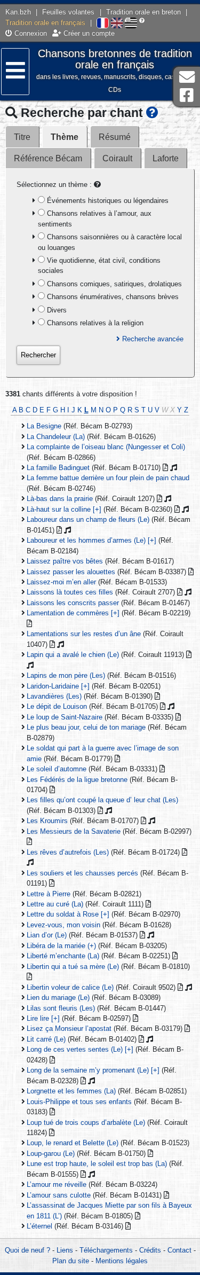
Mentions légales (121, 1261)
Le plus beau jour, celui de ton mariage (86, 727)
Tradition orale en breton (143, 12)
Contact (179, 1250)
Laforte (166, 158)
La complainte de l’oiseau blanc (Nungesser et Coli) (106, 447)
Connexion (29, 33)
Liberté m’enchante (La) (63, 956)
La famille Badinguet (58, 468)
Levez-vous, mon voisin (63, 925)
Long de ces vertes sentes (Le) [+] (80, 1049)
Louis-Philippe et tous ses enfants (79, 1102)
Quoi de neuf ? (27, 1250)
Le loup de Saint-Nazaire (64, 717)
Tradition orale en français (45, 23)
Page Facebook (187, 95)
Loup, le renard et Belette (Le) (72, 1143)
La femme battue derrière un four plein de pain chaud (108, 478)
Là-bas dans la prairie (60, 499)
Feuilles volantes (68, 12)
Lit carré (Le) (46, 1039)
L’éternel (39, 1226)
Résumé (115, 137)
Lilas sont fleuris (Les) (61, 1008)
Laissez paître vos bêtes (65, 561)
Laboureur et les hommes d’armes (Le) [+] (91, 540)
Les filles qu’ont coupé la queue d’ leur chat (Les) (102, 800)
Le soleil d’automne (56, 769)
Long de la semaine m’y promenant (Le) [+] (93, 1070)
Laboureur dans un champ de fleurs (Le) (88, 519)
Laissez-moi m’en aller (61, 582)
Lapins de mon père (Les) (66, 675)
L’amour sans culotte (59, 1195)
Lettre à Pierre (48, 894)
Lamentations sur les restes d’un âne (84, 634)
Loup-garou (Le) (51, 1153)
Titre (22, 137)
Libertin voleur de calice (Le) (70, 987)
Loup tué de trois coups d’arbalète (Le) (86, 1122)
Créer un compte (88, 33)
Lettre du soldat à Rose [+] (68, 914)
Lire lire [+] (43, 1018)
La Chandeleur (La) (56, 437)
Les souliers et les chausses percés (82, 873)
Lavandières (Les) (54, 696)
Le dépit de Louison (57, 706)
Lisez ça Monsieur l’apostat (69, 1028)
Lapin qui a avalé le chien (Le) (73, 655)
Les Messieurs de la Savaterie (74, 831)
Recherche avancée (151, 339)
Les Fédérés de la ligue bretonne (77, 780)
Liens (65, 1250)
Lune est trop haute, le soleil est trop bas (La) (97, 1164)
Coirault (117, 158)
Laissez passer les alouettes (71, 572)
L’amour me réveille (56, 1184)
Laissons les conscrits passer (73, 603)
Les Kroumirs (47, 821)
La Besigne (44, 426)
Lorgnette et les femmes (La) (71, 1091)
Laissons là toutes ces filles (70, 592)
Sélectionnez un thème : (55, 185)
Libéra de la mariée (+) (61, 946)
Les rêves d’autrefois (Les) (68, 852)
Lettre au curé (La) (55, 904)
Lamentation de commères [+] (73, 613)
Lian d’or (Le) (47, 935)
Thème (64, 137)
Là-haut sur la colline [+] (64, 509)
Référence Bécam (48, 158)
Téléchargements (106, 1250)
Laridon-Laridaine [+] (58, 686)
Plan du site (70, 1261)
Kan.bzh (18, 12)
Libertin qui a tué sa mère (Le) (73, 967)
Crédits (150, 1250)
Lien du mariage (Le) (58, 998)
